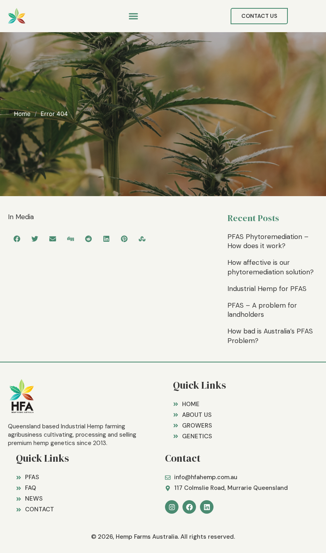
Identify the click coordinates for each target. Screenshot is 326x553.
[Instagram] (172, 507)
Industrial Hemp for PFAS (267, 288)
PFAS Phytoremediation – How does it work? (268, 241)
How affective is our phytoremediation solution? (270, 267)
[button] (133, 16)
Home (22, 114)
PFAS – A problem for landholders (262, 310)
